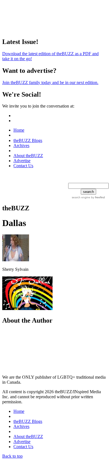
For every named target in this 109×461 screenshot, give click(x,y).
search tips (79, 180)
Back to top (12, 456)
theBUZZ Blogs (27, 140)
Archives (21, 145)
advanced (98, 180)
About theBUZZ (28, 155)
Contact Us (23, 165)
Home (18, 130)
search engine (81, 197)
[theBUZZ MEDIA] (29, 150)
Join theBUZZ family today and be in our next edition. (50, 82)
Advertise (21, 160)
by (97, 197)
